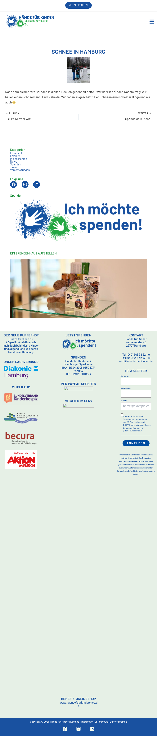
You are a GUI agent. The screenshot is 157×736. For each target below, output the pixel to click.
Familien (15, 156)
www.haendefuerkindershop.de (78, 704)
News (13, 161)
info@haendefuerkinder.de (136, 361)
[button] (78, 5)
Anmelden (136, 443)
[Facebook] (65, 728)
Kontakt (74, 721)
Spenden (15, 164)
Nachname (126, 388)
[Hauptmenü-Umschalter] (152, 22)
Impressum (87, 721)
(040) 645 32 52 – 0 (136, 354)
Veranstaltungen (20, 170)
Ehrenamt (16, 153)
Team (13, 167)
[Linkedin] (92, 728)
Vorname (125, 376)
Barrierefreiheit (118, 721)
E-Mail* (124, 401)
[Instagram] (78, 728)
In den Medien (18, 158)
